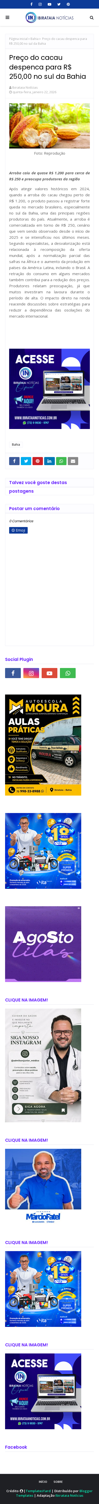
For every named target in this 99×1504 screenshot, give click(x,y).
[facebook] (31, 4)
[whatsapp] (68, 673)
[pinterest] (67, 4)
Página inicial (18, 39)
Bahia (34, 39)
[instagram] (40, 4)
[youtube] (49, 4)
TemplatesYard (38, 1491)
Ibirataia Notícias (25, 87)
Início (43, 1482)
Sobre (58, 1482)
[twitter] (59, 4)
